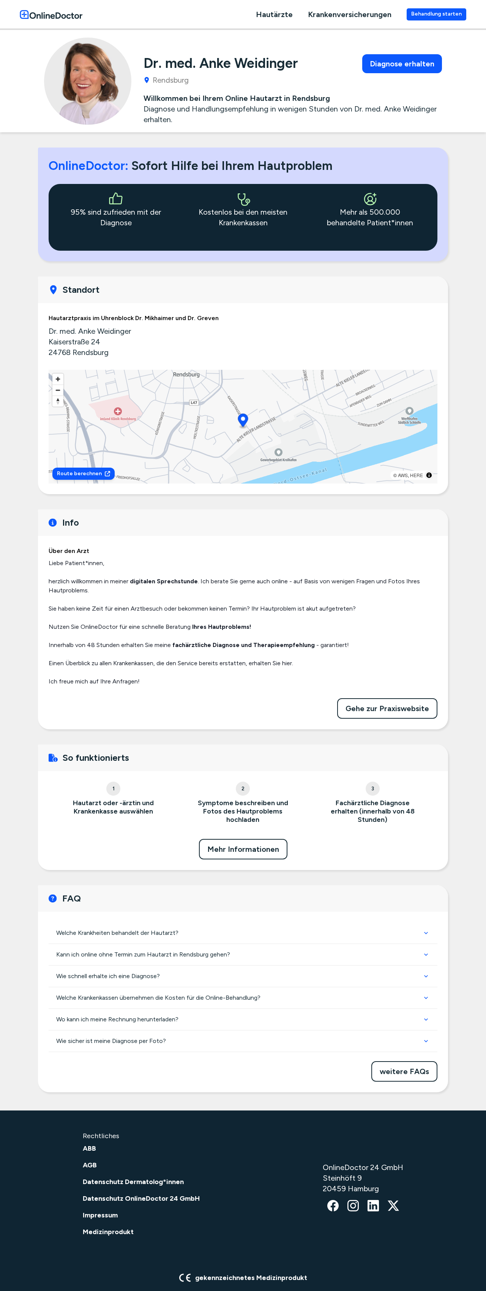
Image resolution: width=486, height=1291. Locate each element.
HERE (416, 475)
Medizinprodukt (108, 1232)
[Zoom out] (57, 390)
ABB (89, 1148)
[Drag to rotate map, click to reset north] (57, 401)
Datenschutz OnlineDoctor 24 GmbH (141, 1198)
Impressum (100, 1215)
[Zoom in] (57, 379)
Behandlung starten (436, 14)
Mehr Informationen (243, 849)
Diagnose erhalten (402, 63)
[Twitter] (393, 1206)
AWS (403, 475)
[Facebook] (333, 1206)
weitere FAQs (404, 1071)
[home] (51, 14)
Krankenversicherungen (349, 14)
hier (287, 663)
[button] (243, 421)
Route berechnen (79, 473)
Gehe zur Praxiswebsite (387, 708)
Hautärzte (274, 14)
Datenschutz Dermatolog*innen (133, 1182)
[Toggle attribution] (429, 475)
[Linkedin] (373, 1206)
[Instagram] (353, 1206)
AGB (90, 1165)
